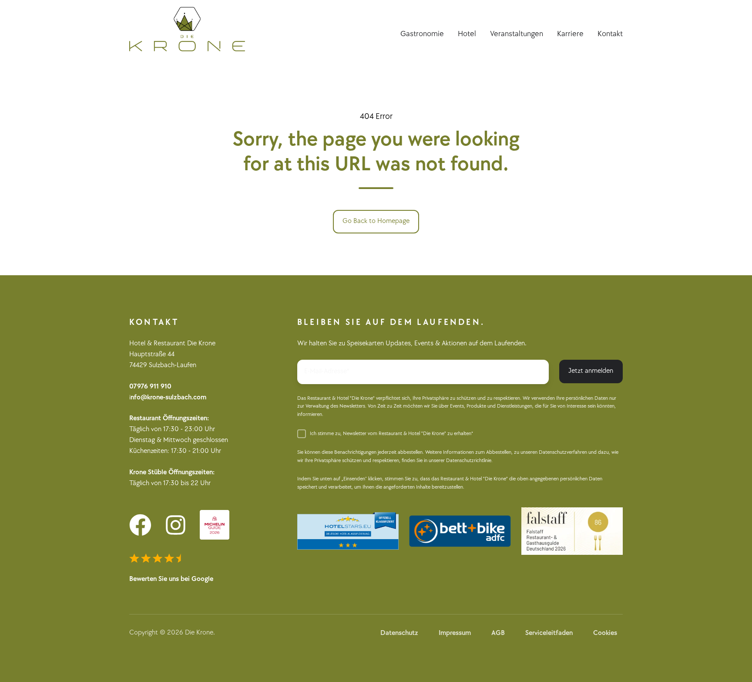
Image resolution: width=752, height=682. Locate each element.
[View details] (140, 525)
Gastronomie (422, 33)
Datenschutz (399, 633)
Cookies (605, 633)
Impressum (455, 633)
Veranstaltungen (516, 33)
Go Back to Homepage (376, 221)
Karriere (570, 33)
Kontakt (610, 33)
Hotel (467, 33)
